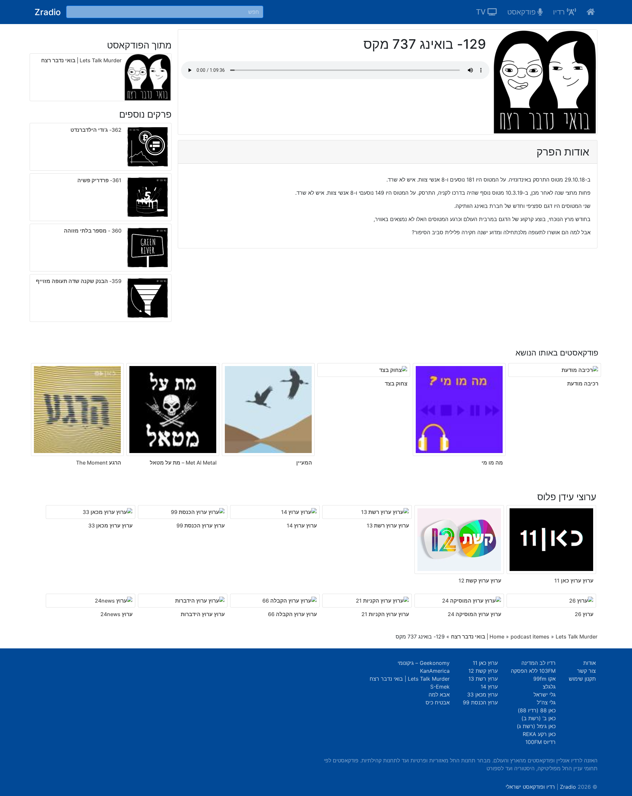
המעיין (304, 462)
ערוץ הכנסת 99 (480, 702)
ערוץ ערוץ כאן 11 (573, 580)
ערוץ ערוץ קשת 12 (480, 580)
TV (481, 12)
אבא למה (439, 694)
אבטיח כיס (438, 702)
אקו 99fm (544, 678)
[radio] (100, 224)
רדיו (560, 12)
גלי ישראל (545, 694)
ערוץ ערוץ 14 (302, 525)
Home (496, 636)
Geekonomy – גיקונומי (424, 663)
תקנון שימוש (582, 678)
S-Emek (440, 686)
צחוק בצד (396, 383)
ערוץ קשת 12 (483, 671)
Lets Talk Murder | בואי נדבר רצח (81, 60)
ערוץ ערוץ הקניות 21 (385, 614)
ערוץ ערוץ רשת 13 (388, 525)
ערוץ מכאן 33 (482, 694)
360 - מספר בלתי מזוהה (92, 230)
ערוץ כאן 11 (485, 663)
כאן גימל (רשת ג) (536, 726)
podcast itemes (530, 636)
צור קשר (586, 671)
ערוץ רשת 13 (483, 678)
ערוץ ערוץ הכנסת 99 (200, 525)
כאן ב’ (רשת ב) (538, 718)
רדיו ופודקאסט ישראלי (530, 786)
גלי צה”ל (546, 702)
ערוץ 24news (116, 614)
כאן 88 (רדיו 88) (537, 710)
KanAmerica (435, 671)
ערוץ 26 (584, 614)
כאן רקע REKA (539, 734)
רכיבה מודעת (582, 383)
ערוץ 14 (489, 686)
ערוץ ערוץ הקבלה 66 (292, 614)
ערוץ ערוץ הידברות (203, 614)
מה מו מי (492, 462)
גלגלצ (549, 686)
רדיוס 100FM (540, 742)
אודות (589, 663)
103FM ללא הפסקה (533, 671)
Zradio (48, 12)
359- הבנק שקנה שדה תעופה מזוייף (78, 281)
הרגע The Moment (98, 462)
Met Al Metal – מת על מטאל (183, 462)
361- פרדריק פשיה (99, 180)
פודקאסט (522, 12)
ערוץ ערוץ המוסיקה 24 (474, 614)
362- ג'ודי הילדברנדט (95, 130)
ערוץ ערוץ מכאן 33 (110, 525)
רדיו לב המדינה (538, 663)
